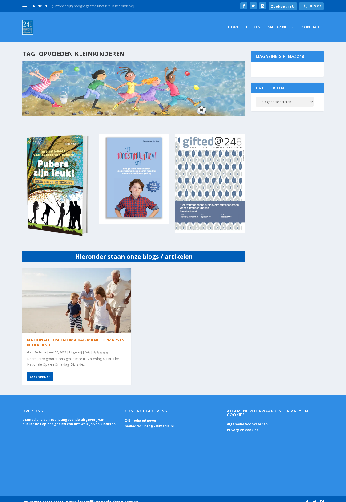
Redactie (40, 352)
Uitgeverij (75, 352)
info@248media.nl (159, 426)
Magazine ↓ (279, 27)
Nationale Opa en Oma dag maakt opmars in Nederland (76, 342)
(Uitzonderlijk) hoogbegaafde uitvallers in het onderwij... (94, 6)
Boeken (253, 27)
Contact (311, 27)
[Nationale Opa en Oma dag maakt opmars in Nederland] (76, 300)
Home (233, 27)
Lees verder (40, 376)
